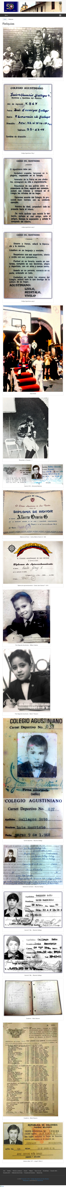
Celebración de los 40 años (17, 1172)
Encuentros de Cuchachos (29, 1172)
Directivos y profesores (17, 1170)
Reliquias (31, 1170)
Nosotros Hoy (39, 1172)
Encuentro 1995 (54, 1170)
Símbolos (9, 1170)
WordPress (40, 1180)
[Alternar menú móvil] (60, 15)
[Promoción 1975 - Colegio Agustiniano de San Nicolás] (33, 6)
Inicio (5, 19)
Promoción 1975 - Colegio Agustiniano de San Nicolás (35, 1179)
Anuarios (25, 1170)
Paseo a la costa (38, 1170)
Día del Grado (46, 1170)
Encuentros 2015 (6, 1172)
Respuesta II (26, 1180)
